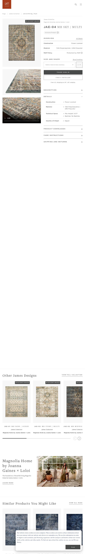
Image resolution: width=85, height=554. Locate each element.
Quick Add (15, 420)
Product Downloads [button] (55, 129)
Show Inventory (78, 59)
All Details (79, 38)
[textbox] (59, 65)
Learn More (7, 483)
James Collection (49, 19)
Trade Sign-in (63, 72)
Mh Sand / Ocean (16, 426)
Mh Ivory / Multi (47, 426)
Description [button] (50, 90)
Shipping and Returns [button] (55, 142)
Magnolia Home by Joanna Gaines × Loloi (56, 22)
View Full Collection (72, 375)
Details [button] (48, 96)
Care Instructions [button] (54, 135)
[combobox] (59, 65)
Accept (73, 547)
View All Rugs (76, 503)
